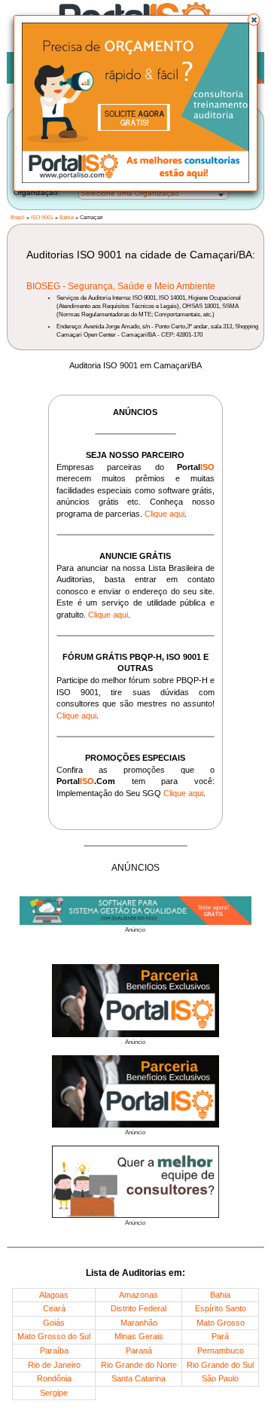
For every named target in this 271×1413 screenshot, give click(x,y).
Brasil (18, 217)
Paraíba (54, 1350)
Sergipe (54, 1392)
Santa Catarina (138, 1378)
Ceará (54, 1308)
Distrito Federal (138, 1308)
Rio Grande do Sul (220, 1364)
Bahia (66, 217)
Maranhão (138, 1322)
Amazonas (138, 1294)
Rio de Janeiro (54, 1364)
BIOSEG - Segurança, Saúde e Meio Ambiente (120, 286)
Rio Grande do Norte (139, 1364)
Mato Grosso (220, 1322)
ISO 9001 (42, 217)
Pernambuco (220, 1350)
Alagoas (54, 1294)
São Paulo (220, 1378)
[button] (254, 20)
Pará (220, 1336)
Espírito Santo (220, 1308)
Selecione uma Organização (130, 193)
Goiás (54, 1322)
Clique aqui (164, 513)
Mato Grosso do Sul (53, 1336)
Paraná (139, 1350)
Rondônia (54, 1378)
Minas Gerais (138, 1336)
